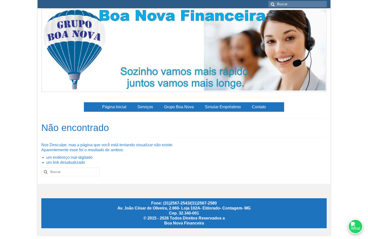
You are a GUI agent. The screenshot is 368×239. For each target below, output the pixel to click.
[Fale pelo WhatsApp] (355, 226)
